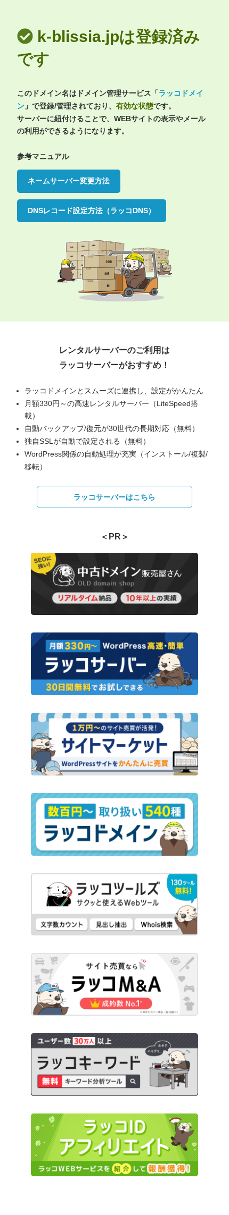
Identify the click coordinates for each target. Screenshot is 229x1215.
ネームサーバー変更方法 (69, 180)
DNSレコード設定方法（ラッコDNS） (92, 210)
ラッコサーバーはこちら (114, 497)
